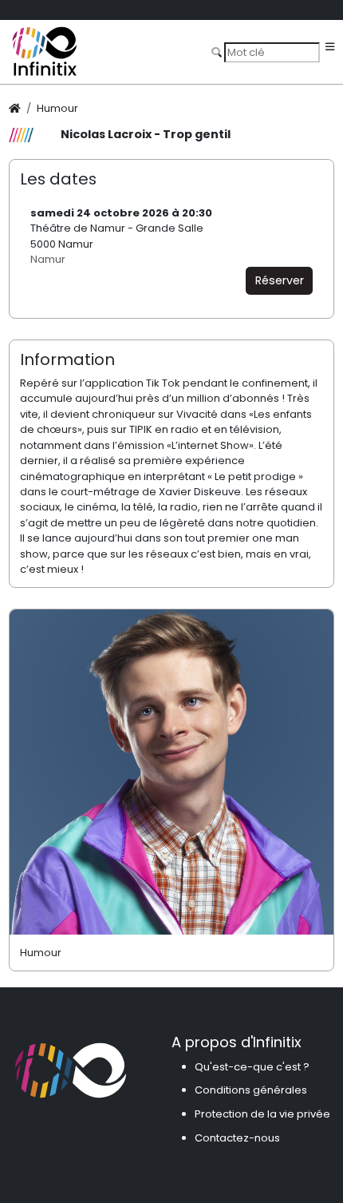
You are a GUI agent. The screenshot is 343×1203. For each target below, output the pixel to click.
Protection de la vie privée (262, 1114)
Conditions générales (251, 1090)
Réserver (279, 280)
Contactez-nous (237, 1137)
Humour (57, 108)
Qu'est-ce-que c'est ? (252, 1066)
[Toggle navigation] (329, 47)
